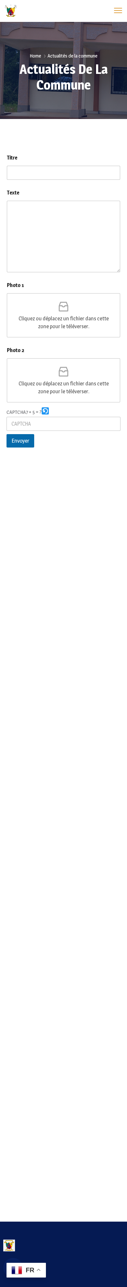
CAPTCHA (16, 412)
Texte (13, 193)
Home (35, 56)
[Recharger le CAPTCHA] (45, 411)
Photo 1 (15, 285)
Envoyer (20, 440)
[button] (45, 412)
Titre (12, 158)
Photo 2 (15, 350)
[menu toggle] (118, 11)
